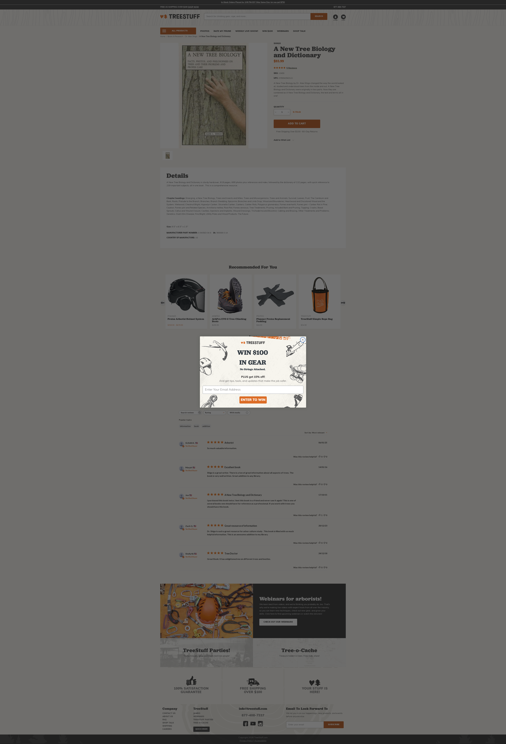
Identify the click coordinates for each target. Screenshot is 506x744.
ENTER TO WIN (253, 400)
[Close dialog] (302, 339)
